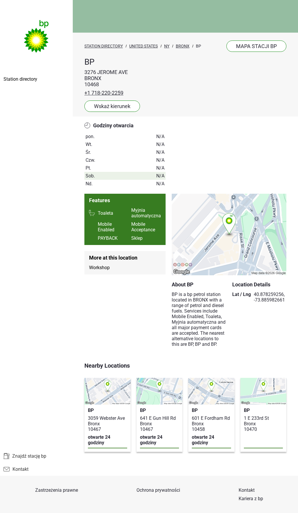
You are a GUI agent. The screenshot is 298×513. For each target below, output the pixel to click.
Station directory (20, 79)
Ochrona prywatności (158, 490)
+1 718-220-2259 (103, 93)
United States (143, 46)
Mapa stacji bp (256, 46)
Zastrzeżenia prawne (56, 490)
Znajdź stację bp (29, 456)
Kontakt (21, 469)
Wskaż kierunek (112, 106)
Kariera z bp (251, 498)
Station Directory (103, 46)
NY (166, 46)
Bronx (182, 46)
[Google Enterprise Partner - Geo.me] (183, 265)
